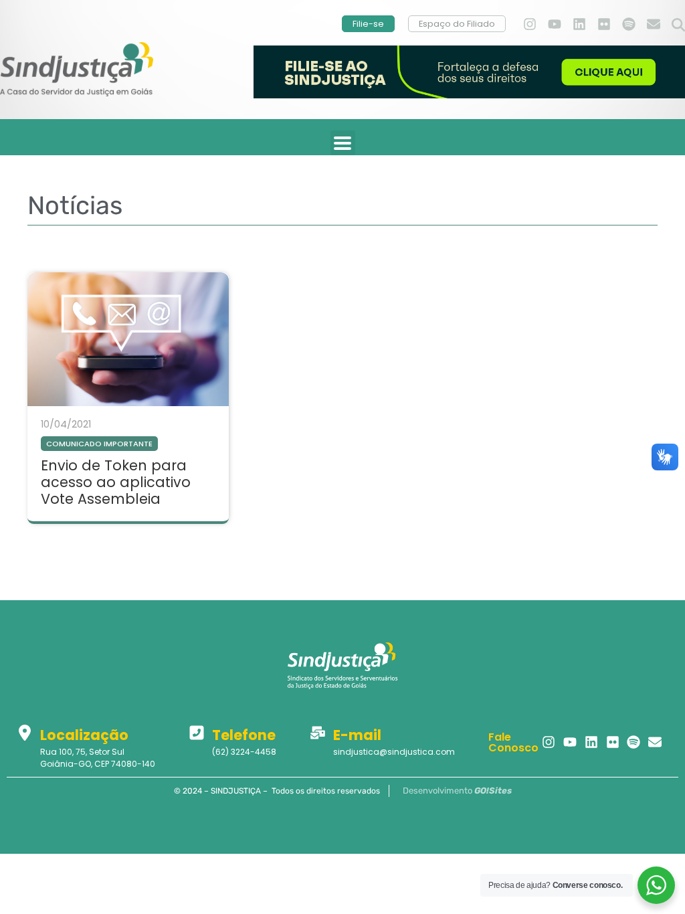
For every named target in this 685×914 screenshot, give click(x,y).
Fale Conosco (513, 742)
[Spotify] (629, 24)
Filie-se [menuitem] (368, 23)
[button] (678, 25)
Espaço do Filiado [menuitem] (457, 23)
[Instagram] (530, 24)
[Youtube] (554, 24)
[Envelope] (653, 24)
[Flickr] (604, 24)
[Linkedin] (579, 24)
